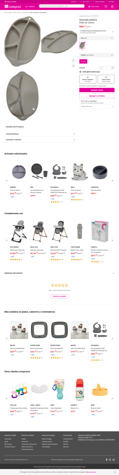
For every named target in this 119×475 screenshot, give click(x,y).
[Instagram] (114, 460)
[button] (6, 180)
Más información (91, 472)
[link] (19, 178)
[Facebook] (106, 460)
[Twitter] (110, 460)
